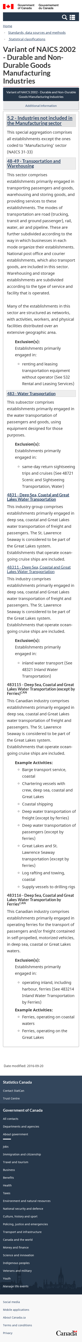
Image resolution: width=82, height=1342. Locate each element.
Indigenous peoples (16, 1263)
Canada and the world (18, 1240)
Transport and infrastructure (22, 1232)
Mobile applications (16, 1310)
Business (9, 1170)
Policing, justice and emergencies (25, 1224)
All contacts (10, 1119)
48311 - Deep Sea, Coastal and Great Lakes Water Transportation (39, 569)
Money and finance (16, 1247)
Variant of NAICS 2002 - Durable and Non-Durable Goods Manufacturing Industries (41, 94)
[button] (41, 17)
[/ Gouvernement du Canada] (31, 7)
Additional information (41, 105)
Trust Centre (11, 1098)
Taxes (6, 1193)
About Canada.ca (14, 1317)
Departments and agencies (21, 1126)
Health (7, 1185)
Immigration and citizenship (22, 1154)
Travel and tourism (15, 1162)
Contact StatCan (13, 1091)
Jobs (6, 1146)
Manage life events (15, 1286)
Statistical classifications (26, 39)
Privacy (7, 1333)
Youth (7, 1278)
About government (15, 1134)
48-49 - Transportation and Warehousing (34, 163)
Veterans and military (17, 1271)
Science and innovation (18, 1255)
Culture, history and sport (20, 1216)
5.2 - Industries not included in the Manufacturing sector (39, 120)
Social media (11, 1302)
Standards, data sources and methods (37, 32)
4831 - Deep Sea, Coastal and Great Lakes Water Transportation (38, 497)
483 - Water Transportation (31, 393)
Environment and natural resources (27, 1201)
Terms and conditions (17, 1325)
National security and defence (23, 1209)
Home (7, 26)
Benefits (8, 1177)
